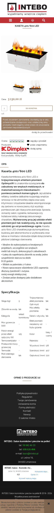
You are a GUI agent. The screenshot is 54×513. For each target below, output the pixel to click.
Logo (26, 432)
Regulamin (27, 397)
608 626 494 (29, 449)
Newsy (27, 414)
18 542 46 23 (28, 445)
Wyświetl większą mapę (27, 478)
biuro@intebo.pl (30, 453)
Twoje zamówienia (27, 400)
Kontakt (27, 411)
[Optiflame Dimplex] (14, 150)
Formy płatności (27, 407)
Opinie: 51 (34, 475)
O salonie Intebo (27, 418)
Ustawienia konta (27, 404)
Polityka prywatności (27, 393)
